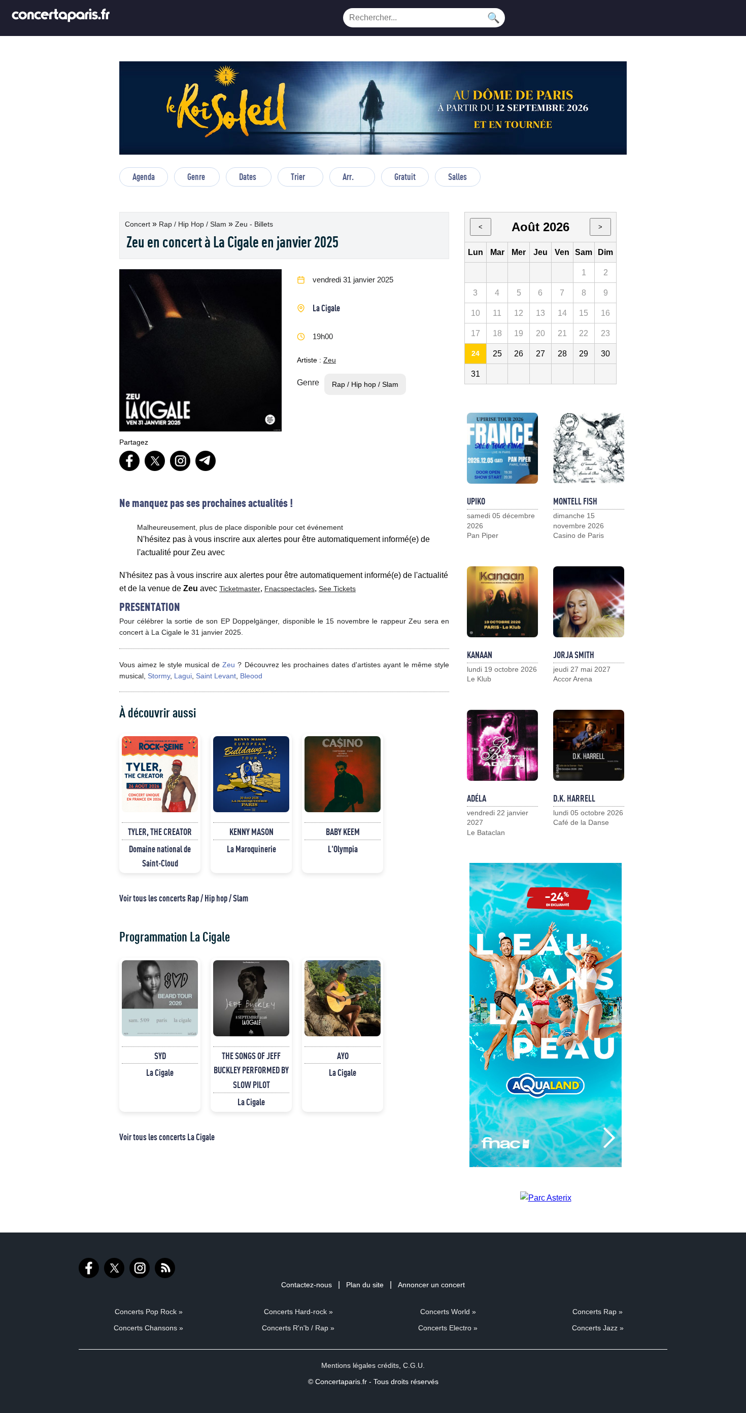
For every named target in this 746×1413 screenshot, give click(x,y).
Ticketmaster (239, 589)
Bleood (251, 676)
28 (562, 353)
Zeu (329, 360)
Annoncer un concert (431, 1285)
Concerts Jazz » (598, 1328)
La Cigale (326, 308)
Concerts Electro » (448, 1328)
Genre (196, 176)
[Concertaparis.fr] (61, 18)
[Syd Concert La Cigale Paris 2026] (160, 998)
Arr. (348, 176)
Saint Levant (216, 676)
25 (497, 353)
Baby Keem (343, 831)
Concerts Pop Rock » (149, 1312)
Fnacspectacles (289, 589)
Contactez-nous (306, 1285)
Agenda (143, 176)
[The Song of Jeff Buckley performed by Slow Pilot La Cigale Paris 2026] (251, 998)
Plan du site (365, 1285)
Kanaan (479, 654)
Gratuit (405, 176)
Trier (298, 176)
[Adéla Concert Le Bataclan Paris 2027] (502, 745)
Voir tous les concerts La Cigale (167, 1137)
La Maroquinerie (251, 849)
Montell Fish (575, 501)
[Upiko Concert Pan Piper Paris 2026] (502, 448)
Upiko (476, 501)
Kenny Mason (251, 831)
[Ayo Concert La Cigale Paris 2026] (342, 998)
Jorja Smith (573, 654)
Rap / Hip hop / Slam (193, 224)
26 (518, 353)
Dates (247, 176)
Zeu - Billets (254, 224)
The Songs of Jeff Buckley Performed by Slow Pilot (251, 1070)
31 (475, 374)
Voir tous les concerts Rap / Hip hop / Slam (183, 898)
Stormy (159, 676)
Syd (160, 1055)
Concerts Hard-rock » (298, 1312)
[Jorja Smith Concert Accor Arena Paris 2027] (588, 601)
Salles (457, 176)
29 (583, 353)
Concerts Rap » (597, 1312)
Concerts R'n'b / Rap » (298, 1328)
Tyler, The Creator (160, 831)
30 (605, 353)
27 (540, 353)
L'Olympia (343, 849)
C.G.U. (414, 1365)
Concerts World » (448, 1312)
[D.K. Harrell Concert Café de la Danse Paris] (588, 745)
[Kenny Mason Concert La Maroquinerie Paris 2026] (251, 774)
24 (475, 353)
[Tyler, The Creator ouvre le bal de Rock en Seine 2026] (160, 774)
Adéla (476, 798)
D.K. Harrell (574, 798)
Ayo (343, 1055)
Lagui (183, 676)
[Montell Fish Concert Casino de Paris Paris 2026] (588, 448)
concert (138, 224)
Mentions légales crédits (360, 1365)
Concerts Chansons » (148, 1328)
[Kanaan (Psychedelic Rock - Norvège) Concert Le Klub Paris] (502, 601)
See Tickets (337, 589)
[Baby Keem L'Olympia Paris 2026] (342, 774)
